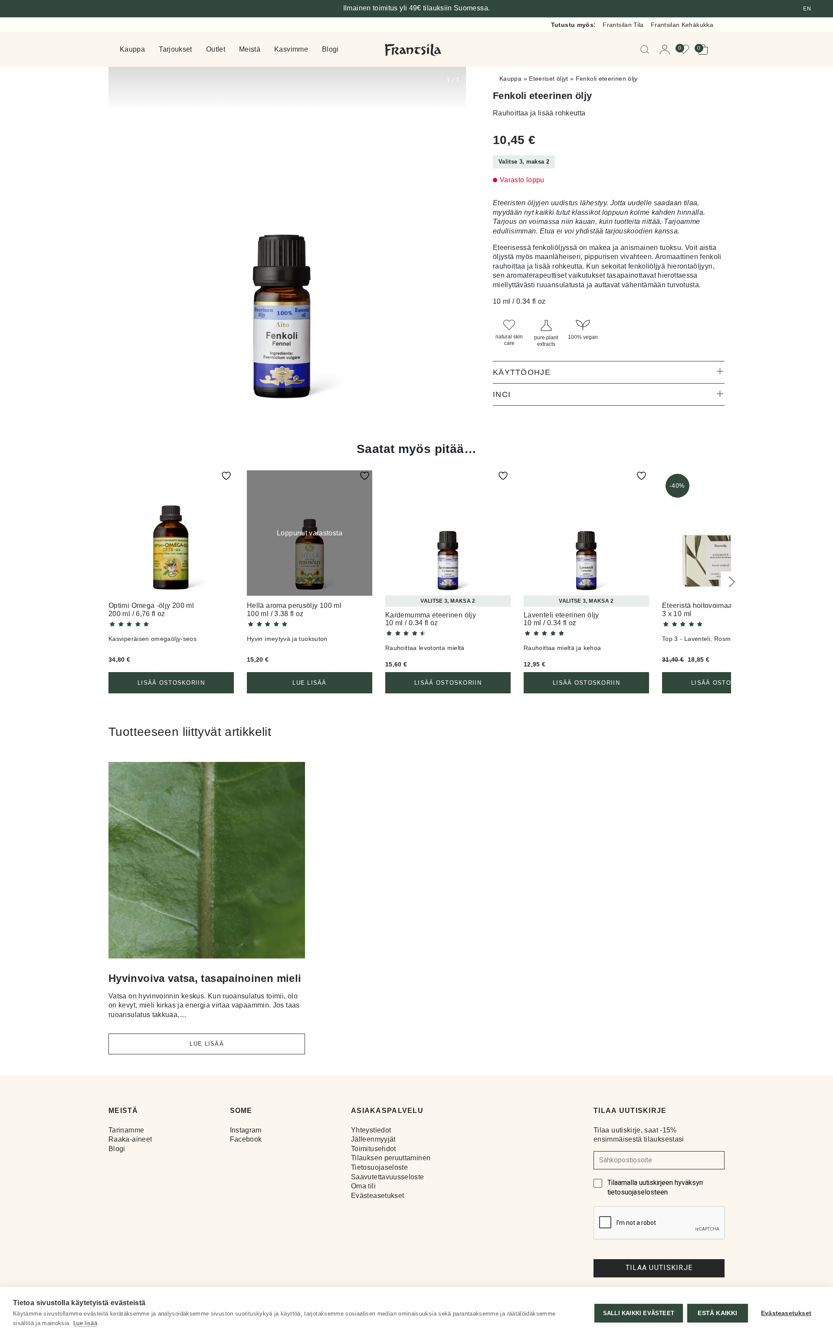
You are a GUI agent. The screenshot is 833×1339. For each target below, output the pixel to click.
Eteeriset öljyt (548, 78)
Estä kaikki (717, 1313)
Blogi (330, 49)
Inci (502, 394)
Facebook (246, 1139)
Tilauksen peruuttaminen (390, 1158)
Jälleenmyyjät (373, 1139)
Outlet (215, 49)
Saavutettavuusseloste (387, 1177)
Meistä (249, 49)
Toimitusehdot (373, 1148)
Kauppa (132, 49)
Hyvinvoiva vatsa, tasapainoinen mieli (204, 978)
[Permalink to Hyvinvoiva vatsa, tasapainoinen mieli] (206, 863)
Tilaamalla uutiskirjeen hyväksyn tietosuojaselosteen (655, 1188)
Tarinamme (126, 1130)
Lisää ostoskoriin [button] (171, 682)
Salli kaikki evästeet (638, 1313)
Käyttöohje (522, 372)
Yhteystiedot (371, 1130)
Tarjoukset (175, 49)
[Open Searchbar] (646, 49)
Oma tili (363, 1186)
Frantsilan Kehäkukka (682, 24)
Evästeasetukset (377, 1195)
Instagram (246, 1130)
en (807, 9)
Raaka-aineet (130, 1139)
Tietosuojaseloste (379, 1167)
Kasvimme (291, 49)
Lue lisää (309, 682)
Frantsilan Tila (623, 24)
